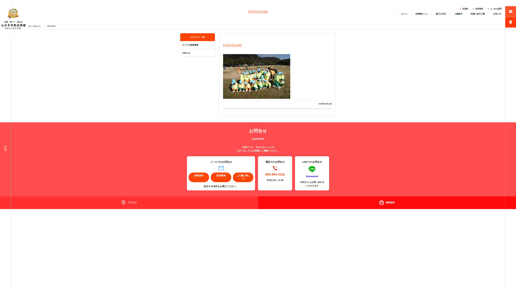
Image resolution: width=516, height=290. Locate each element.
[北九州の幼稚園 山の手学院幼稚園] (14, 20)
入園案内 (458, 14)
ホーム (404, 14)
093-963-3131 (275, 174)
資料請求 (198, 175)
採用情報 (479, 8)
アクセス (132, 202)
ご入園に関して (243, 177)
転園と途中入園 (478, 14)
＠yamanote (312, 176)
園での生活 (441, 14)
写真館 (465, 8)
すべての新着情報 (190, 45)
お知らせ (497, 14)
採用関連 (221, 175)
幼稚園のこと (421, 14)
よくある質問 (496, 8)
